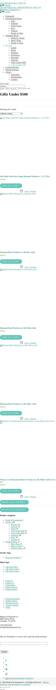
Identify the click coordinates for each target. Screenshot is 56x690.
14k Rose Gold (11, 567)
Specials (14, 60)
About (8, 72)
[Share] (6, 687)
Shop (8, 89)
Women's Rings (17, 548)
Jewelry (8, 45)
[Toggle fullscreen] (4, 687)
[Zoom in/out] (1, 687)
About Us (9, 581)
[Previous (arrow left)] (1, 689)
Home (2, 89)
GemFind (26, 685)
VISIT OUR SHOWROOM (36, 1)
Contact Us (9, 583)
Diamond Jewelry (12, 603)
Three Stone (16, 26)
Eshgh (13, 48)
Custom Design (12, 67)
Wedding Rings (12, 35)
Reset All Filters (13, 502)
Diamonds (9, 16)
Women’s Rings (17, 38)
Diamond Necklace (12, 558)
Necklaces (15, 55)
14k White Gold (11, 569)
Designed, (4, 685)
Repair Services (12, 70)
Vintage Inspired (11, 605)
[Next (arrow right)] (4, 689)
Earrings (14, 53)
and (9, 685)
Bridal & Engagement (13, 520)
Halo (13, 21)
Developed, (16, 685)
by (22, 685)
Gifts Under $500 (18, 65)
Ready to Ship (17, 33)
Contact (14, 79)
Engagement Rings (13, 18)
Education (15, 74)
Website (46, 682)
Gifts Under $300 (18, 62)
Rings (13, 50)
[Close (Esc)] (9, 687)
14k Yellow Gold (11, 571)
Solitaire (14, 23)
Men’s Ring (16, 40)
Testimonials (16, 77)
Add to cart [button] (10, 186)
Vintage (14, 31)
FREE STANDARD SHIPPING (12, 1)
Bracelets (15, 57)
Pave (13, 28)
